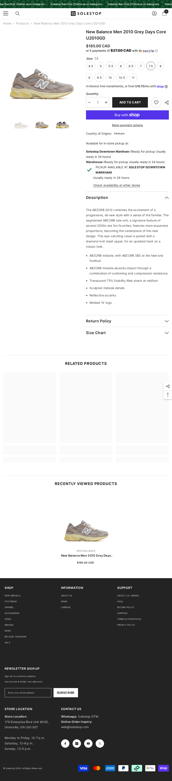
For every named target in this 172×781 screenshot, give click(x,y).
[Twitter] (100, 743)
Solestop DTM (87, 716)
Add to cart (130, 102)
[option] (41, 67)
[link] (29, 453)
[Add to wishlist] (156, 102)
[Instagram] (77, 743)
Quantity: (92, 93)
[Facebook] (65, 743)
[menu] (5, 13)
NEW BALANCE (86, 550)
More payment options (127, 125)
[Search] (17, 13)
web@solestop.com (75, 727)
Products (22, 23)
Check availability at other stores (116, 185)
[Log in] (154, 13)
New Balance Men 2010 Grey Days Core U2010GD (86, 556)
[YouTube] (88, 743)
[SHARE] (165, 103)
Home (7, 23)
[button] (127, 51)
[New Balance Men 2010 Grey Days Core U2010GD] (86, 519)
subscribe (66, 692)
